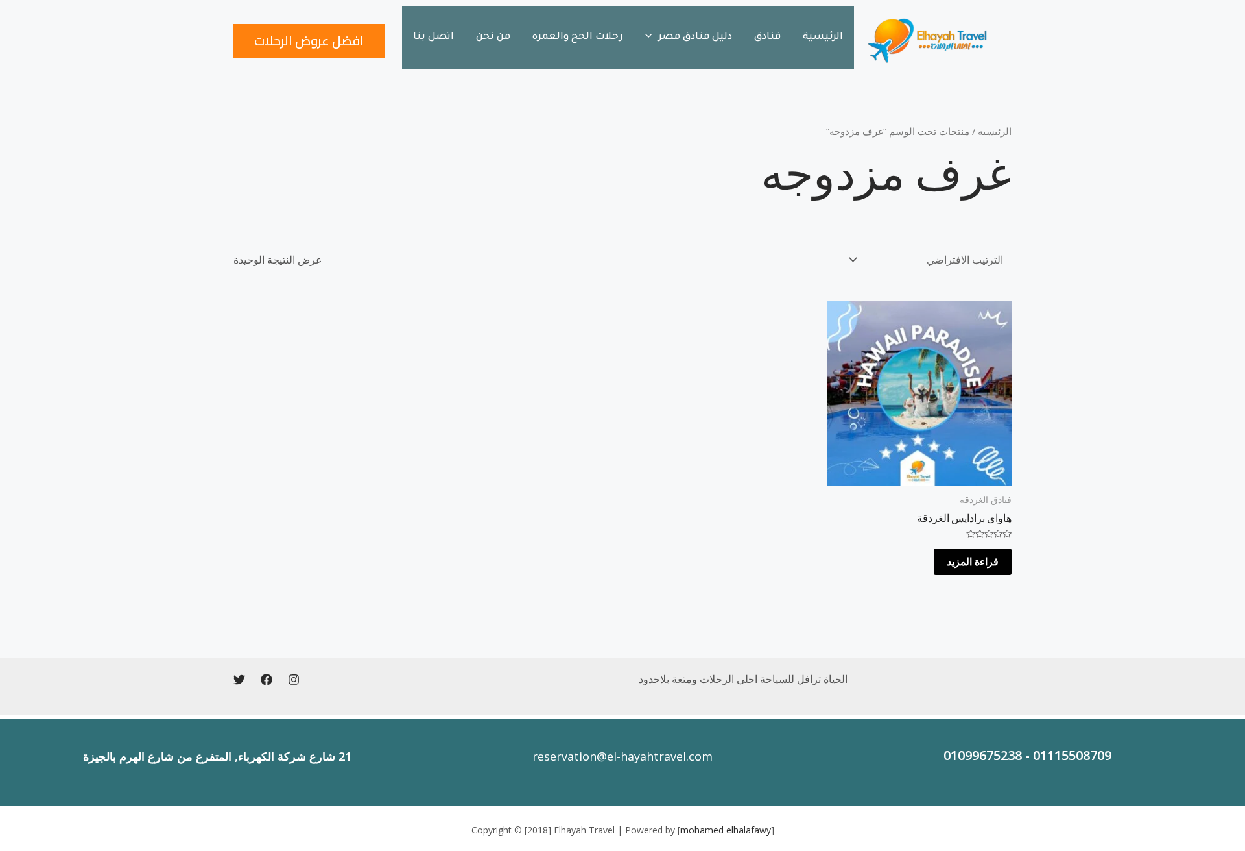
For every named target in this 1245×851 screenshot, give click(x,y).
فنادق (767, 37)
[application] (651, 37)
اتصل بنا (433, 37)
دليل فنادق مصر (695, 37)
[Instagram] (294, 679)
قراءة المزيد (973, 561)
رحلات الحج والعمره (577, 37)
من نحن (493, 37)
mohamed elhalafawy (725, 830)
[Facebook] (266, 679)
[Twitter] (239, 679)
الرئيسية (823, 37)
